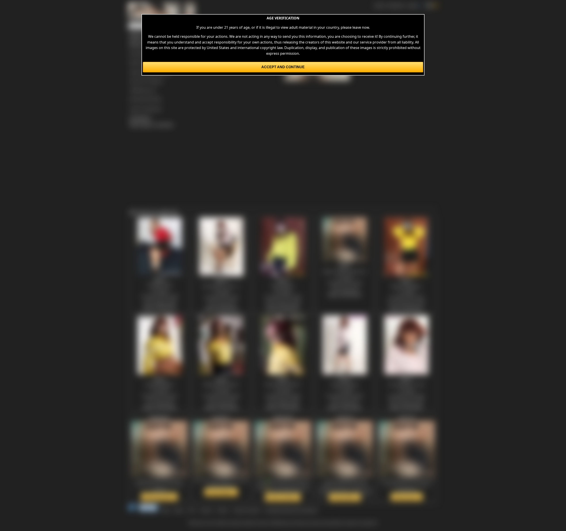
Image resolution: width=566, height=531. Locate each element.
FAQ (191, 510)
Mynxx (157, 81)
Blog (166, 510)
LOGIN (412, 5)
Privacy (222, 510)
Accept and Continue (283, 67)
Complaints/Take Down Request (291, 510)
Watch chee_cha (406, 497)
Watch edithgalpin (159, 497)
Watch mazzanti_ (221, 492)
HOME (379, 5)
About (179, 510)
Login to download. (145, 108)
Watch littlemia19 (283, 497)
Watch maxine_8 (345, 497)
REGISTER (396, 5)
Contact (205, 510)
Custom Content (246, 510)
